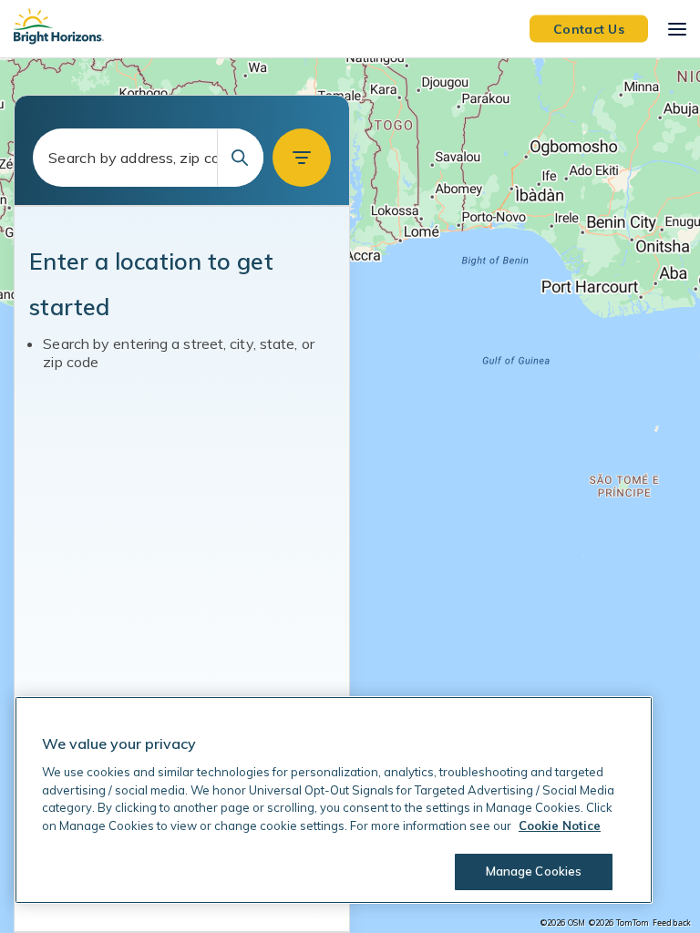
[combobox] (148, 157)
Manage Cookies (534, 871)
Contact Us (588, 28)
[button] (302, 157)
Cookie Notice (560, 825)
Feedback (672, 923)
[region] (350, 495)
